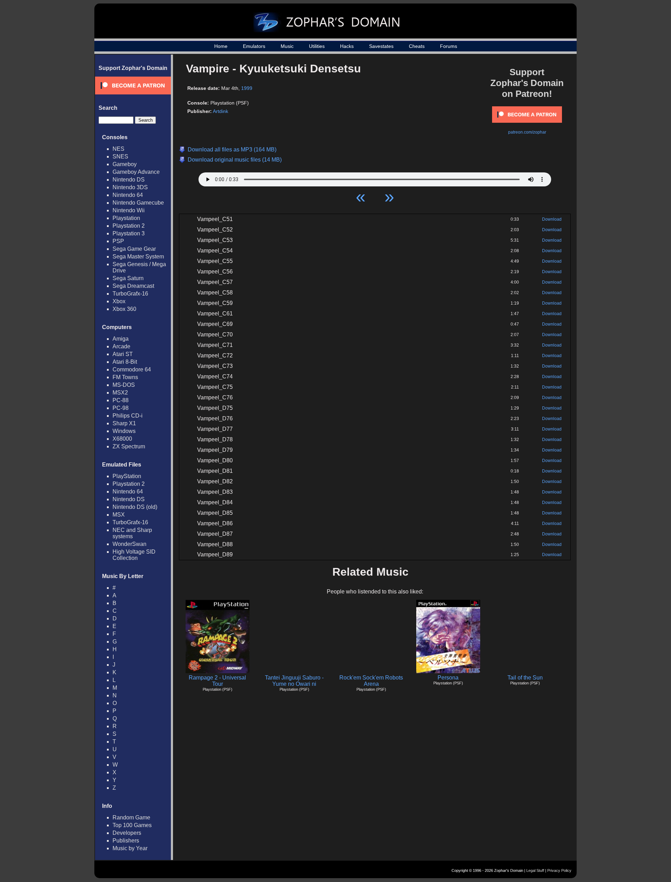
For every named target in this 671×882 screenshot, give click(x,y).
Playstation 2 (129, 226)
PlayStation (127, 476)
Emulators (254, 46)
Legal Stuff (535, 870)
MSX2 (120, 393)
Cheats (417, 46)
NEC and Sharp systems (132, 533)
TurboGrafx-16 (130, 294)
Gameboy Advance (136, 172)
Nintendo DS (129, 180)
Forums (448, 46)
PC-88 (121, 400)
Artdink (220, 111)
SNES (120, 156)
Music (287, 46)
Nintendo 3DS (130, 187)
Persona (448, 678)
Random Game (131, 817)
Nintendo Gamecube (138, 203)
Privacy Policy (559, 870)
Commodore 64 (132, 369)
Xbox (119, 301)
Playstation (126, 218)
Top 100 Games (132, 825)
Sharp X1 (124, 423)
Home (221, 46)
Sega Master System (138, 256)
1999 (246, 88)
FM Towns (125, 377)
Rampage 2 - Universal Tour (217, 681)
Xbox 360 (124, 309)
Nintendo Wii (129, 210)
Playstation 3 (129, 233)
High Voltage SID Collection (134, 555)
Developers (127, 833)
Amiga (121, 339)
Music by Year (130, 848)
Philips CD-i (128, 416)
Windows (124, 431)
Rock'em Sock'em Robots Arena (371, 681)
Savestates (381, 46)
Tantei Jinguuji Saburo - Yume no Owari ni (294, 681)
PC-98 (121, 408)
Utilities (317, 46)
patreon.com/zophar (527, 132)
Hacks (347, 46)
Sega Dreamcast (133, 286)
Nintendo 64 (128, 195)
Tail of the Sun (525, 678)
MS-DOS (124, 385)
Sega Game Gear (134, 249)
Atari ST (123, 354)
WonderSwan (129, 544)
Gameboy (125, 164)
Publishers (126, 841)
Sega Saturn (128, 278)
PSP (118, 241)
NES (118, 149)
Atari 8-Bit (125, 362)
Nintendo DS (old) (135, 507)
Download (552, 219)
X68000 (122, 439)
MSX (119, 515)
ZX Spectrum (129, 446)
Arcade (121, 346)
